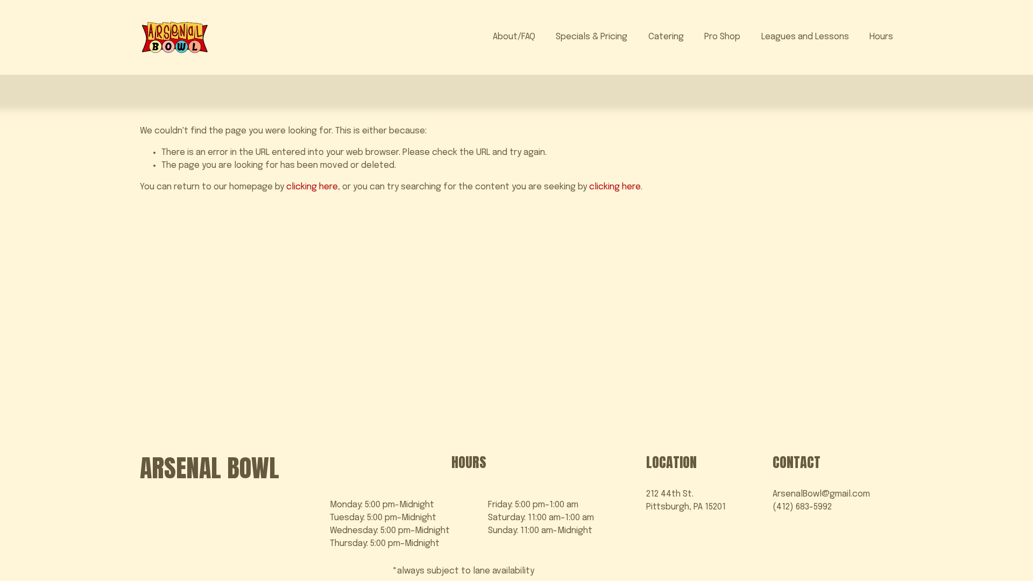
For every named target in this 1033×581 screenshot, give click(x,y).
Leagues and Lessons (805, 36)
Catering (666, 36)
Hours (881, 36)
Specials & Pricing (591, 36)
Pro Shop (722, 36)
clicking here (312, 187)
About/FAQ (514, 36)
